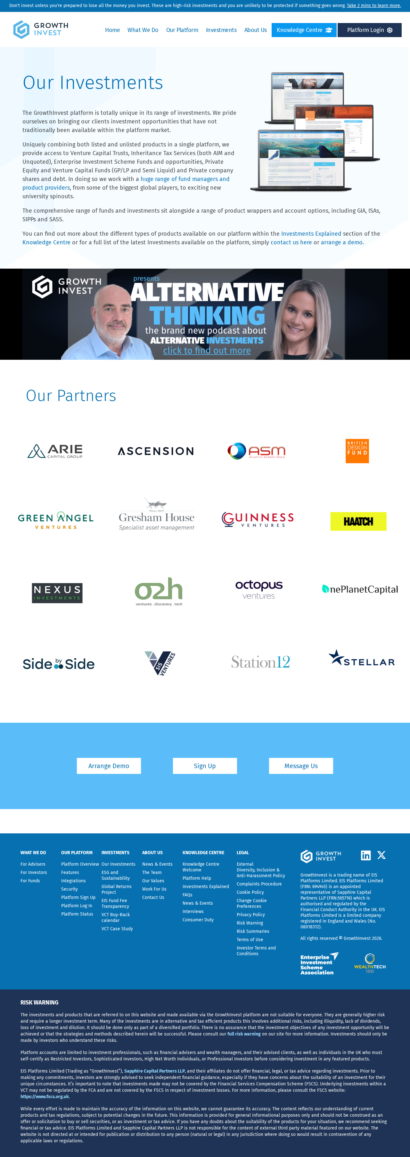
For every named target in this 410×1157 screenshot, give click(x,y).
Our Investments (118, 864)
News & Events (157, 864)
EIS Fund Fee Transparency (115, 903)
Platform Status (77, 914)
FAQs (188, 895)
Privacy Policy (251, 914)
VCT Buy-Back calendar (116, 917)
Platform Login (365, 30)
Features (70, 872)
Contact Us (153, 897)
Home (112, 30)
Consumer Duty (198, 920)
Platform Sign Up (78, 897)
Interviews (193, 911)
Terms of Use (250, 939)
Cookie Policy (250, 892)
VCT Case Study (117, 929)
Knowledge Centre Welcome (201, 867)
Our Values (153, 881)
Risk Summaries (253, 931)
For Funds (30, 881)
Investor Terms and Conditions (256, 950)
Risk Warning (250, 923)
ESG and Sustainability (116, 875)
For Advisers (32, 864)
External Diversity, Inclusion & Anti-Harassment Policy (261, 870)
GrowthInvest (313, 875)
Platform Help (197, 878)
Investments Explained (311, 233)
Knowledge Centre (300, 30)
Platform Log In (76, 906)
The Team (152, 872)
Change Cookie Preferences (252, 903)
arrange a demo (342, 242)
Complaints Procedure (259, 884)
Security (69, 889)
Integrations (73, 881)
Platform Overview (80, 864)
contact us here (291, 242)
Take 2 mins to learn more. (374, 5)
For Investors (33, 872)
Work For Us (154, 889)
